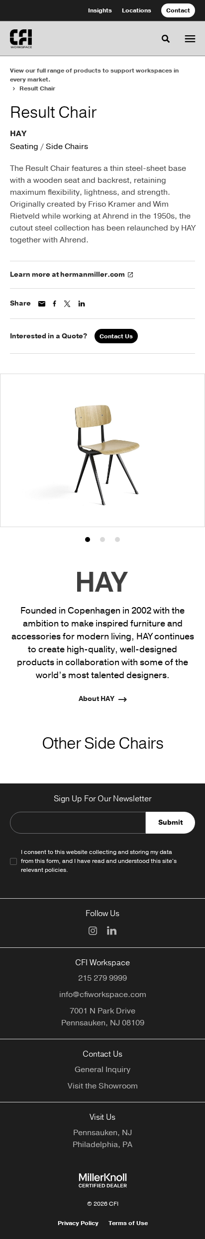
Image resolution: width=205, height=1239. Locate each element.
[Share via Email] (41, 304)
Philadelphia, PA (102, 1144)
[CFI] (21, 38)
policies (55, 870)
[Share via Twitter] (67, 304)
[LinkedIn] (111, 930)
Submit (170, 822)
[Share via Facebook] (54, 304)
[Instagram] (93, 931)
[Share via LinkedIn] (81, 304)
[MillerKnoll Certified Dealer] (102, 1180)
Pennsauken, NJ (102, 1132)
